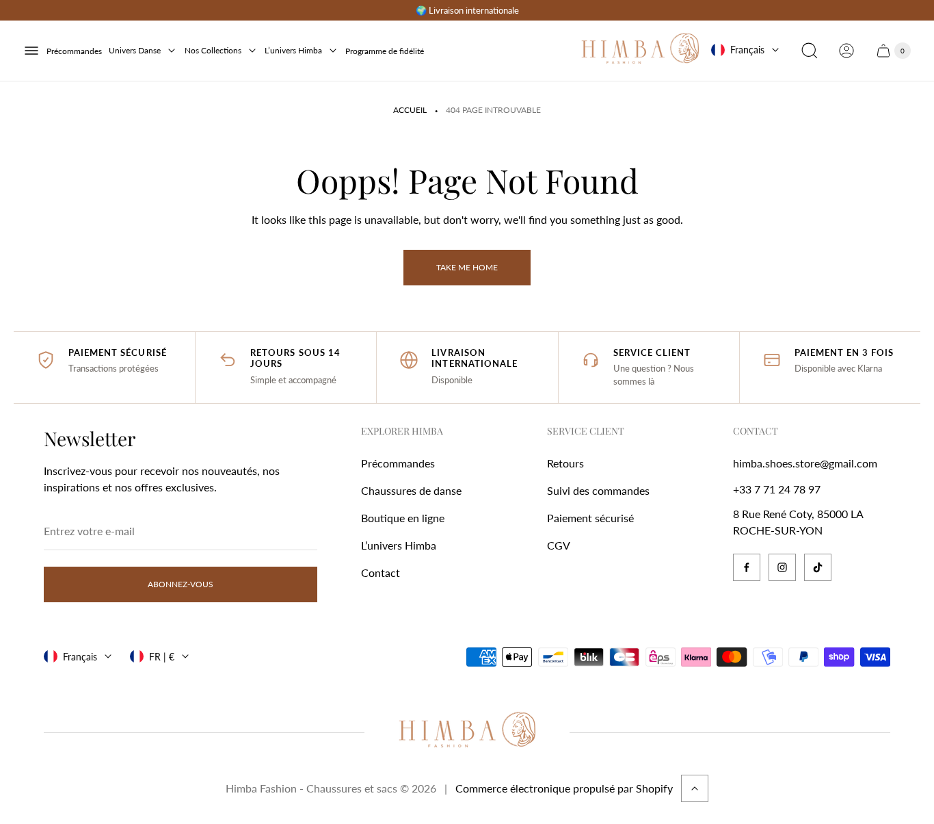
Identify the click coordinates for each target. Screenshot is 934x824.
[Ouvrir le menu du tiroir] (31, 51)
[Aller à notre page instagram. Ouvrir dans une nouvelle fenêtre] (782, 567)
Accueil (410, 110)
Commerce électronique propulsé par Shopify (564, 788)
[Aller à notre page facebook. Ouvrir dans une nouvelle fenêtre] (746, 567)
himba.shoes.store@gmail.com (805, 462)
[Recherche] (810, 51)
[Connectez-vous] (846, 51)
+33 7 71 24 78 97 (776, 488)
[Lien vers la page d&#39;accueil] (467, 732)
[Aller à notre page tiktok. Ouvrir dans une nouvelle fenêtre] (817, 567)
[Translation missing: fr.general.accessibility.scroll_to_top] (694, 788)
